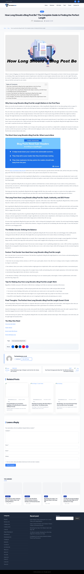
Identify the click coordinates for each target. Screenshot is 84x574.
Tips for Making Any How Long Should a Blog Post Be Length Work (23, 94)
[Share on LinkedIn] (20, 346)
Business (52, 5)
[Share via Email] (27, 346)
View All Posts (25, 359)
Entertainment (7, 537)
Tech (64, 5)
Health (5, 542)
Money (5, 549)
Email (7, 450)
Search (58, 515)
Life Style (59, 5)
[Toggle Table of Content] (45, 84)
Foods (5, 559)
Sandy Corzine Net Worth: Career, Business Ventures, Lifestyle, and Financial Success (32, 500)
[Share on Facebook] (12, 346)
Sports (5, 552)
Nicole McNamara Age (10, 334)
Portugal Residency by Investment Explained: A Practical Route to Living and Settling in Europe (16, 405)
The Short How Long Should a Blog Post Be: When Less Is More (22, 88)
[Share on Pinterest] (23, 346)
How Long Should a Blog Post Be (18, 170)
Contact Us (76, 5)
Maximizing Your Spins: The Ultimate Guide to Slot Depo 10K (50, 500)
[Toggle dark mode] (79, 1)
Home (46, 5)
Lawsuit (5, 544)
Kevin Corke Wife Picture (11, 331)
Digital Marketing (7, 532)
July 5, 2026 (8, 503)
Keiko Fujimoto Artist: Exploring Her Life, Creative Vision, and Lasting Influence (12, 500)
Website (7, 456)
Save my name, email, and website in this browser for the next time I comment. (23, 461)
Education (6, 534)
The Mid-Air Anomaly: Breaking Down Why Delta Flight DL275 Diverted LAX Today (71, 500)
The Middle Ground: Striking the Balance (17, 91)
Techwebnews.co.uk (38, 21)
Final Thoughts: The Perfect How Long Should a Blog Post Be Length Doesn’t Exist (26, 96)
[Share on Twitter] (16, 346)
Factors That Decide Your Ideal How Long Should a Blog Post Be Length (24, 93)
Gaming (5, 539)
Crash (5, 529)
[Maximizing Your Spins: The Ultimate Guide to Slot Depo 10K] (52, 488)
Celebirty (6, 524)
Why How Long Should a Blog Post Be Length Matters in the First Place (24, 86)
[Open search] (75, 1)
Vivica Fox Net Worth (10, 324)
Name (7, 445)
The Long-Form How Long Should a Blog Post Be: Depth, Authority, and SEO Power (27, 89)
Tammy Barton (8, 327)
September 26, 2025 (49, 20)
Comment (7, 430)
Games (46, 496)
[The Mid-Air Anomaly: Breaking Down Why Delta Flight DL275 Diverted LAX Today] (71, 488)
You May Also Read (11, 98)
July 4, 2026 (47, 503)
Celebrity (8, 496)
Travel (69, 5)
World (5, 557)
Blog (42, 11)
